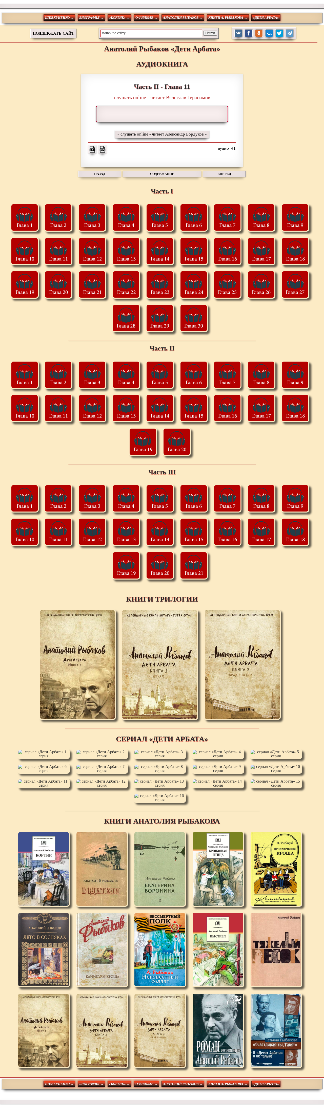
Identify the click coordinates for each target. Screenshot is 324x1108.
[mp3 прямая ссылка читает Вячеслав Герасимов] (102, 149)
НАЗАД (99, 174)
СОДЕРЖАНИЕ (162, 174)
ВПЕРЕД (224, 174)
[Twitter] (279, 33)
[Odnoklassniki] (259, 33)
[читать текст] (92, 149)
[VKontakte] (238, 33)
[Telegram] (290, 33)
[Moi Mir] (269, 33)
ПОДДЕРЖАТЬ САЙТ (53, 33)
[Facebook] (249, 33)
